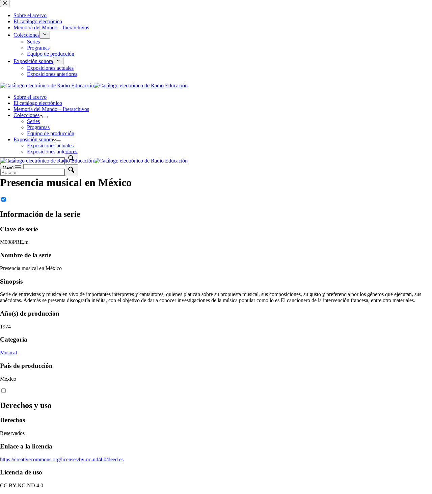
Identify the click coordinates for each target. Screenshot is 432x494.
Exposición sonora (33, 139)
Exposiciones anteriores (52, 151)
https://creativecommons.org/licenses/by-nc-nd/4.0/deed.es (62, 459)
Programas (38, 127)
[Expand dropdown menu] (45, 117)
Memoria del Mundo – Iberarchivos (51, 109)
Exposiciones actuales (50, 145)
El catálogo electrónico (38, 103)
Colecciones (26, 115)
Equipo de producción (50, 133)
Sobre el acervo (30, 97)
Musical (8, 352)
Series (33, 121)
